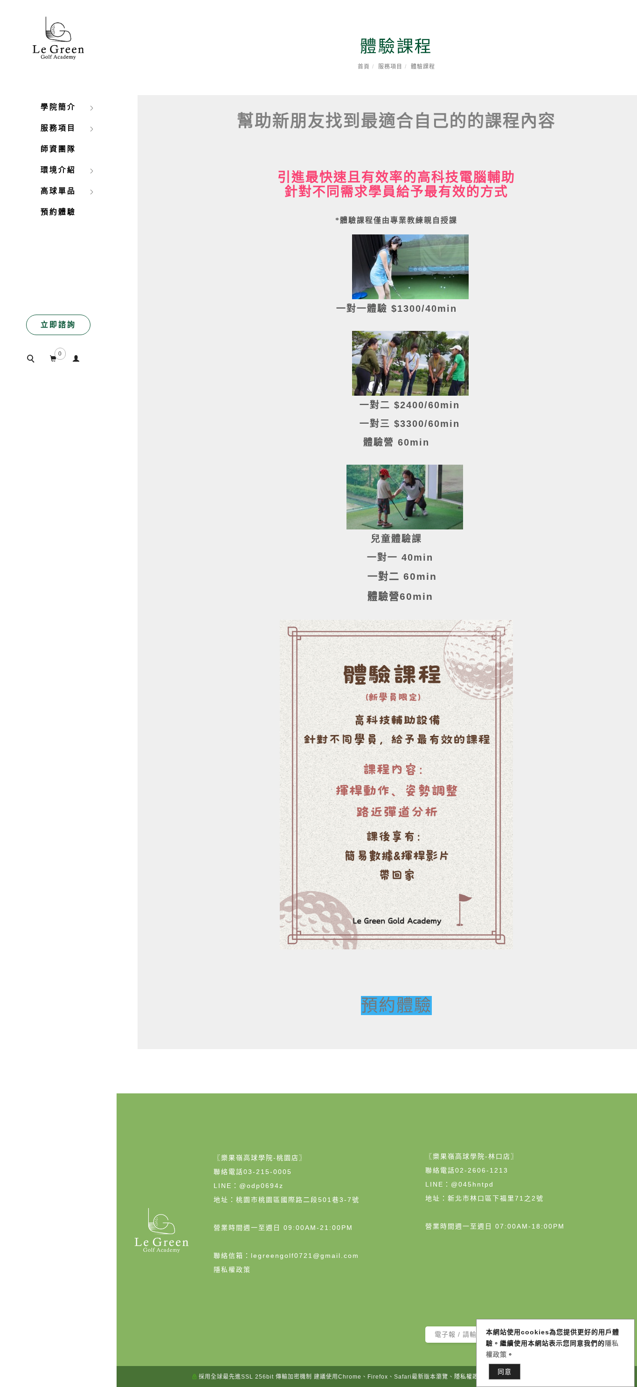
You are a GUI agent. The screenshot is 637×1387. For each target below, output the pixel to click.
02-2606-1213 (481, 1170)
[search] (34, 360)
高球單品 (58, 191)
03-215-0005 (267, 1171)
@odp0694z (261, 1185)
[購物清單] (53, 357)
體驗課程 (423, 66)
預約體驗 (58, 212)
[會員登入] (76, 357)
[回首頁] (58, 34)
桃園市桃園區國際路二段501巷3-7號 (298, 1199)
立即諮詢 (58, 325)
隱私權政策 (232, 1269)
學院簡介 (58, 107)
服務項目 (390, 66)
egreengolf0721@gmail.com (306, 1255)
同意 (505, 1371)
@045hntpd (472, 1184)
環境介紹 (58, 170)
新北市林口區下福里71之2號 (496, 1198)
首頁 (364, 66)
